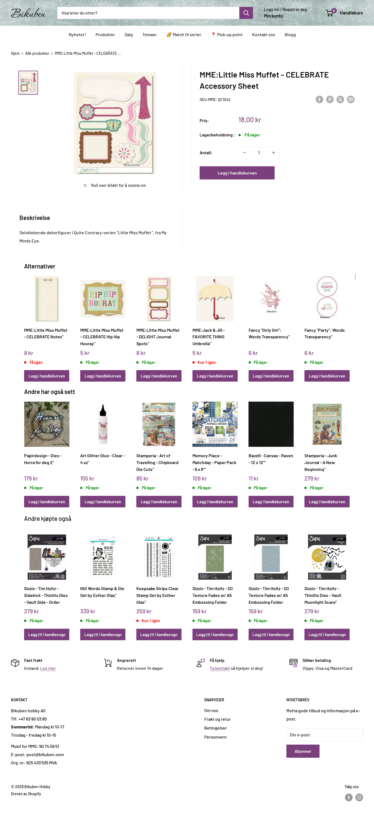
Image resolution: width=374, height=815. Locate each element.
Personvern (215, 736)
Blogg (290, 34)
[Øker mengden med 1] (273, 152)
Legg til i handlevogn (46, 634)
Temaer (149, 34)
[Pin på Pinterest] (330, 99)
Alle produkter (37, 53)
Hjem (15, 53)
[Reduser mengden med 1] (244, 152)
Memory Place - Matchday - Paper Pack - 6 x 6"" (214, 462)
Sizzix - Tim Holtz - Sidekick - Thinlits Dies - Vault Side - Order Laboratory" (46, 595)
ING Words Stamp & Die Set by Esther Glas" (102, 592)
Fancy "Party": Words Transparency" (324, 333)
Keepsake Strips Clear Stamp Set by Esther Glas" (157, 595)
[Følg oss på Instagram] (359, 797)
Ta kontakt (220, 668)
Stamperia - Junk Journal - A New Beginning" (320, 462)
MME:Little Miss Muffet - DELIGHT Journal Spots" (158, 336)
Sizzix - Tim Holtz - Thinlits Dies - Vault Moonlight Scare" (322, 595)
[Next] (348, 323)
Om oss (211, 710)
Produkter (105, 34)
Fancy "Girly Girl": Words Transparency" (269, 333)
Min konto (273, 15)
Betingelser (215, 727)
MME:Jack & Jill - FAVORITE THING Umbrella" (208, 336)
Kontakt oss (263, 34)
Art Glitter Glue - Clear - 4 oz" (102, 459)
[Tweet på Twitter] (340, 99)
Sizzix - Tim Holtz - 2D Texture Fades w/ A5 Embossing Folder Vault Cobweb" (269, 595)
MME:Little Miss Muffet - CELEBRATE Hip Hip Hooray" (101, 336)
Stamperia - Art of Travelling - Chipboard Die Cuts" (157, 462)
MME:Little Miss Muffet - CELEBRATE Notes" (45, 333)
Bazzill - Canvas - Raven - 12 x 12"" (271, 459)
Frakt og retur (217, 719)
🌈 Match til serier (183, 34)
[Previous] (25, 323)
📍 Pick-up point (227, 34)
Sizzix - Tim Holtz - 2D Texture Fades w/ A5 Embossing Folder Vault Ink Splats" (212, 595)
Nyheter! (77, 34)
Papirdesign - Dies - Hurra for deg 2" (43, 459)
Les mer (48, 668)
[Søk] (246, 13)
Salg (129, 34)
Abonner (303, 751)
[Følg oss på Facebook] (349, 797)
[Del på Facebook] (319, 99)
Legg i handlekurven (237, 172)
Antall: (206, 152)
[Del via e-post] (351, 99)
